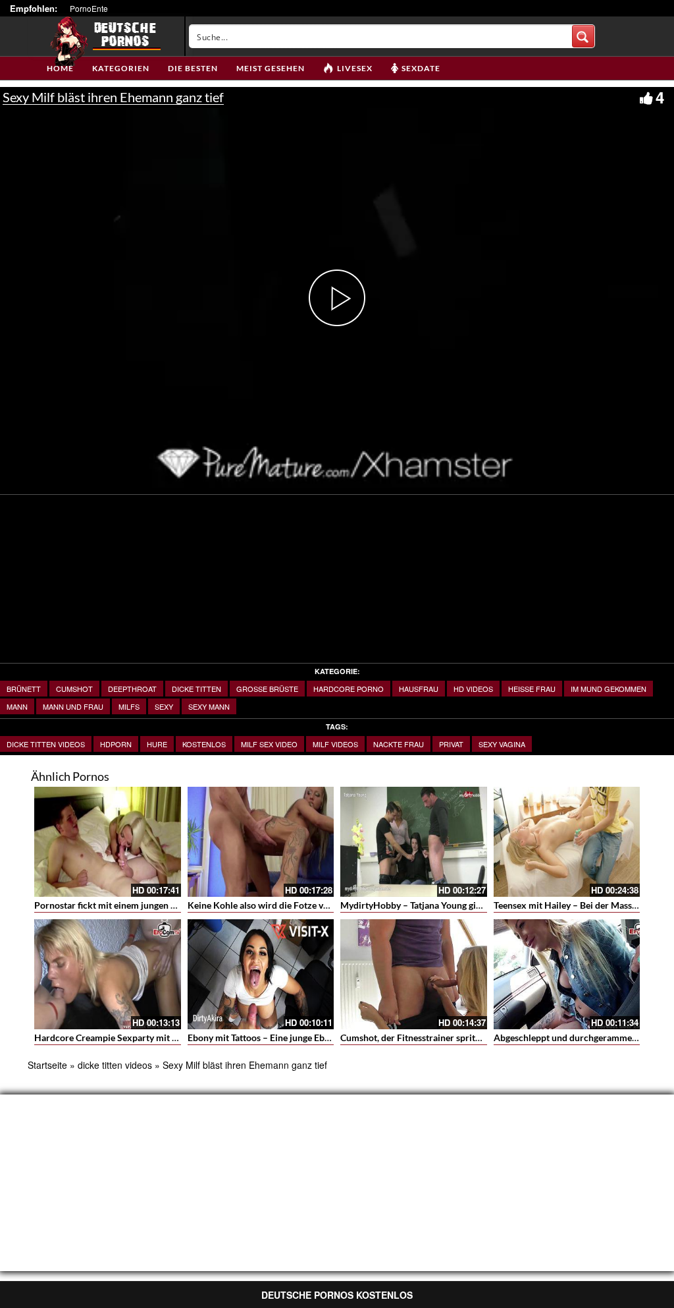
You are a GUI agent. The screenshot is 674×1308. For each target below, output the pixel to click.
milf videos (335, 744)
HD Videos (473, 688)
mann (17, 706)
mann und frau (73, 706)
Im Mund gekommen (608, 688)
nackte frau (398, 744)
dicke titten (196, 688)
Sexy (164, 706)
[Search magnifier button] (583, 36)
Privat (451, 744)
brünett (24, 688)
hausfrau (418, 688)
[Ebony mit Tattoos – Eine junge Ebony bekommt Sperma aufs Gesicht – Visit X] (261, 974)
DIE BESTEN (193, 68)
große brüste (267, 688)
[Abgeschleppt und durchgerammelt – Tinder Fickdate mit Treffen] (567, 974)
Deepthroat (132, 688)
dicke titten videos (46, 744)
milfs (129, 706)
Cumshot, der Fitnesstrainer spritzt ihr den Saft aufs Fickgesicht (470, 1037)
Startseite (47, 1064)
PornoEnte (89, 8)
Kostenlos (204, 744)
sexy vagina (502, 744)
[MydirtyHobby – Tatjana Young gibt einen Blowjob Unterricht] (413, 842)
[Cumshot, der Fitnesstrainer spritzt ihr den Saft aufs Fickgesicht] (413, 974)
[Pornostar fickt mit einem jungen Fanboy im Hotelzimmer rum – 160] (107, 842)
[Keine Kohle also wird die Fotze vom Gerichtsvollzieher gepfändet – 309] (261, 842)
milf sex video (269, 744)
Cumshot (74, 688)
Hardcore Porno (348, 688)
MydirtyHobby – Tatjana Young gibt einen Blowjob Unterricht (465, 905)
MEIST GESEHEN (270, 68)
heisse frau (532, 688)
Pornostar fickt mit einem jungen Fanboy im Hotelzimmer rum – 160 (174, 905)
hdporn (116, 744)
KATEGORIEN (120, 68)
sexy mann (209, 706)
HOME (60, 68)
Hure (157, 744)
